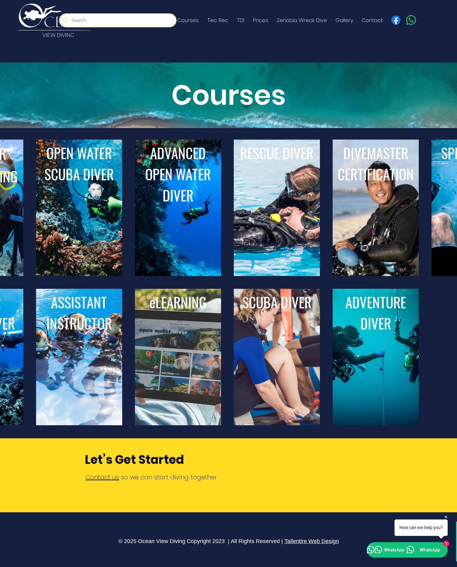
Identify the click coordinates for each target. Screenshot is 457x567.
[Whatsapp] (411, 20)
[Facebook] (396, 20)
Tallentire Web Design (311, 541)
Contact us (102, 477)
